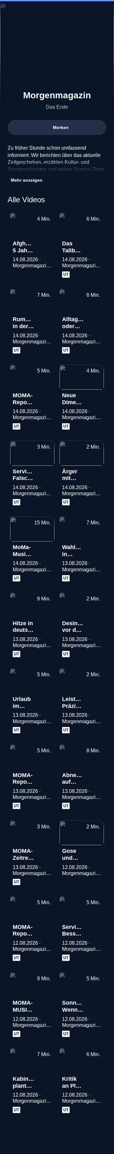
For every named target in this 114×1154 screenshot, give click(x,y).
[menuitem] (82, 11)
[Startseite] (57, 11)
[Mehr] (46, 245)
